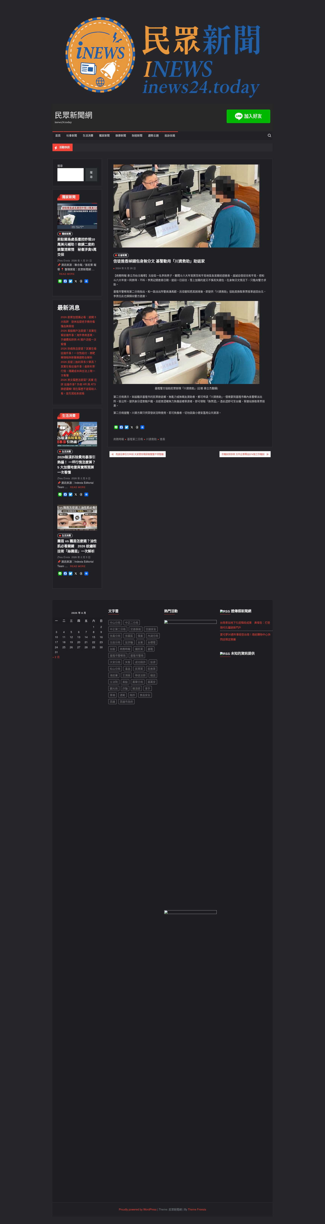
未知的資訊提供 (243, 653)
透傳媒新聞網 (241, 611)
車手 (147, 688)
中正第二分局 (118, 629)
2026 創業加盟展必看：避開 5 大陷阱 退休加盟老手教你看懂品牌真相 (78, 321)
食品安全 (145, 695)
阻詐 (132, 695)
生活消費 (88, 135)
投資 (153, 662)
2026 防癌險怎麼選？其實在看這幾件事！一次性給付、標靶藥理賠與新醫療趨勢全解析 (78, 353)
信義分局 (115, 636)
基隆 (150, 649)
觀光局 (114, 688)
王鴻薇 (126, 675)
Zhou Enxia (63, 260)
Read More (67, 273)
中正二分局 (131, 622)
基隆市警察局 (118, 655)
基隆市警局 (137, 655)
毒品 (127, 668)
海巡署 (114, 675)
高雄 (112, 701)
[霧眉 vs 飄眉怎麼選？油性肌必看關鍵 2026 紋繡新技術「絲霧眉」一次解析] (77, 517)
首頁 (58, 135)
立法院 (114, 682)
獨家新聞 (104, 135)
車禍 (112, 695)
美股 (125, 682)
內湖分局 (153, 636)
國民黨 (139, 649)
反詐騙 (129, 642)
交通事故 (135, 629)
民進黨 (152, 668)
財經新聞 (137, 135)
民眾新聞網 (73, 115)
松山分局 (115, 668)
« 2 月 (56, 657)
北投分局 (115, 642)
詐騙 (125, 688)
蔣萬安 (152, 682)
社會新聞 (71, 135)
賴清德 (136, 688)
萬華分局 (137, 682)
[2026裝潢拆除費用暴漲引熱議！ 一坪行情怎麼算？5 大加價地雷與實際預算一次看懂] (77, 434)
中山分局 (115, 622)
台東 (140, 642)
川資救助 (151, 439)
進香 (162, 439)
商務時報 (118, 439)
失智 (127, 662)
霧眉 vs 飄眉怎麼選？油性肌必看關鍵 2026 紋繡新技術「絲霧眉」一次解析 (77, 546)
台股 (112, 649)
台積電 (152, 642)
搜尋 (60, 166)
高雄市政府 (126, 701)
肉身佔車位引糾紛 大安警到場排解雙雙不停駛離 (140, 454)
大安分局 (115, 662)
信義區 (129, 636)
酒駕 (122, 695)
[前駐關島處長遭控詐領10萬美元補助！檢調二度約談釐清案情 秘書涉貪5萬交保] (77, 215)
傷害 (140, 636)
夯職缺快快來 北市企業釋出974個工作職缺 (243, 454)
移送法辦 (140, 675)
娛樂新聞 (120, 135)
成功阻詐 (140, 662)
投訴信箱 (170, 135)
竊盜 (153, 675)
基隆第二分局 (135, 439)
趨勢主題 (153, 135)
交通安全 (151, 629)
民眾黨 (139, 668)
